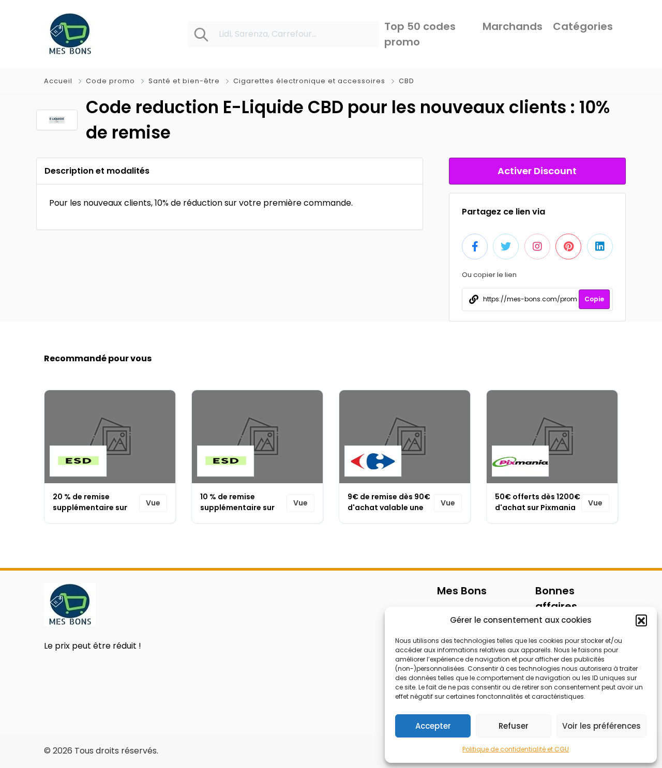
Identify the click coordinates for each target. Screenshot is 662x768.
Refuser (514, 725)
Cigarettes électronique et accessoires (309, 80)
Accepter (433, 725)
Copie (594, 299)
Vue (153, 503)
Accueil (59, 80)
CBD (406, 80)
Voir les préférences (601, 725)
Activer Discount (537, 170)
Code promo (110, 80)
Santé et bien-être (184, 80)
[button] (641, 620)
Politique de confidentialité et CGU (515, 749)
